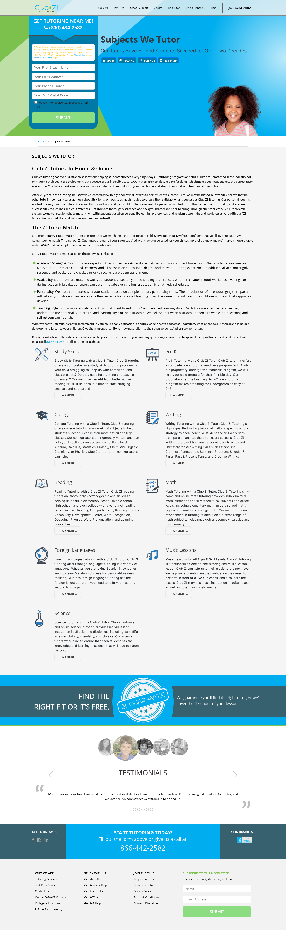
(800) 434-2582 (239, 7)
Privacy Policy (79, 55)
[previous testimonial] (51, 774)
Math (110, 60)
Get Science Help (95, 891)
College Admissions (47, 903)
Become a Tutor (144, 885)
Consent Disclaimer (146, 903)
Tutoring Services (46, 879)
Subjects (103, 8)
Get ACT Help (92, 897)
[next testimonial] (235, 774)
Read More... (68, 395)
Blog (213, 8)
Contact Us (42, 891)
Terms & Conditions (146, 897)
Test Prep (119, 8)
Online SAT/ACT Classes (50, 897)
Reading (128, 60)
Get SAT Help (92, 903)
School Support (139, 8)
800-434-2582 (56, 342)
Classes (158, 8)
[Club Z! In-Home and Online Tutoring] (46, 8)
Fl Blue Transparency (48, 909)
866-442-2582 (143, 847)
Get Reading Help (95, 885)
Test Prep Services (47, 885)
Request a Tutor (144, 879)
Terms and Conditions (43, 58)
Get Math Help (93, 879)
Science (149, 60)
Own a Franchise (195, 8)
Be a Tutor (174, 8)
